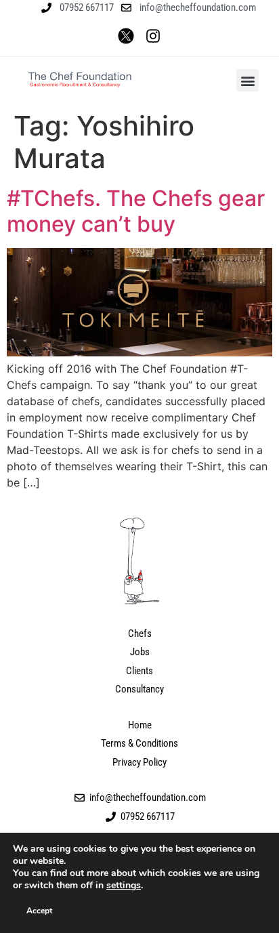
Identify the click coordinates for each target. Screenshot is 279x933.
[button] (247, 80)
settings (123, 885)
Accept (39, 910)
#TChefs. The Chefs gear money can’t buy (136, 211)
